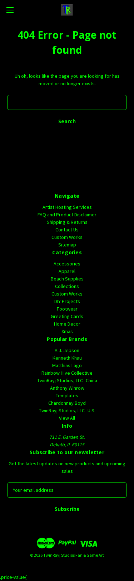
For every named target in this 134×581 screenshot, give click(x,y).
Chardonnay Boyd (67, 403)
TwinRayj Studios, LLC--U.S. (67, 410)
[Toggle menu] (10, 10)
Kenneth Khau (67, 358)
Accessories (67, 263)
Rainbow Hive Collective (67, 373)
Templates (67, 395)
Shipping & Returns (67, 222)
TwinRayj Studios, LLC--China (67, 380)
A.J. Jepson (67, 350)
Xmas (67, 331)
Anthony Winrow (67, 388)
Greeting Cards (67, 316)
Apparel (67, 271)
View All (67, 418)
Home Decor (67, 324)
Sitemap (67, 244)
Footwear (67, 309)
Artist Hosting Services (67, 207)
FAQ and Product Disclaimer (67, 214)
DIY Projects (67, 301)
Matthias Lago (67, 365)
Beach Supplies (67, 278)
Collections (67, 286)
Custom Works (67, 237)
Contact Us (67, 229)
